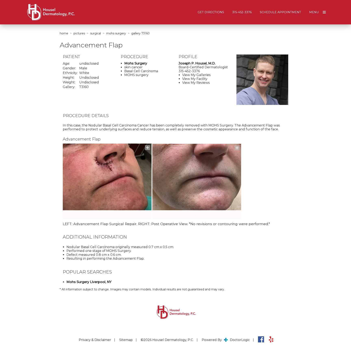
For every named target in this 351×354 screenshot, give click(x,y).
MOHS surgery (136, 75)
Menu (314, 12)
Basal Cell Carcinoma (141, 71)
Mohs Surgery (116, 33)
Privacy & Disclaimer (95, 340)
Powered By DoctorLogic (226, 340)
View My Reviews (196, 83)
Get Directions (211, 12)
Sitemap (126, 340)
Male (83, 68)
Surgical (95, 33)
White (84, 73)
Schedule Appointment (280, 12)
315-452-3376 (242, 12)
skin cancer (133, 67)
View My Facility (194, 79)
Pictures (79, 33)
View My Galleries (196, 75)
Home (64, 33)
